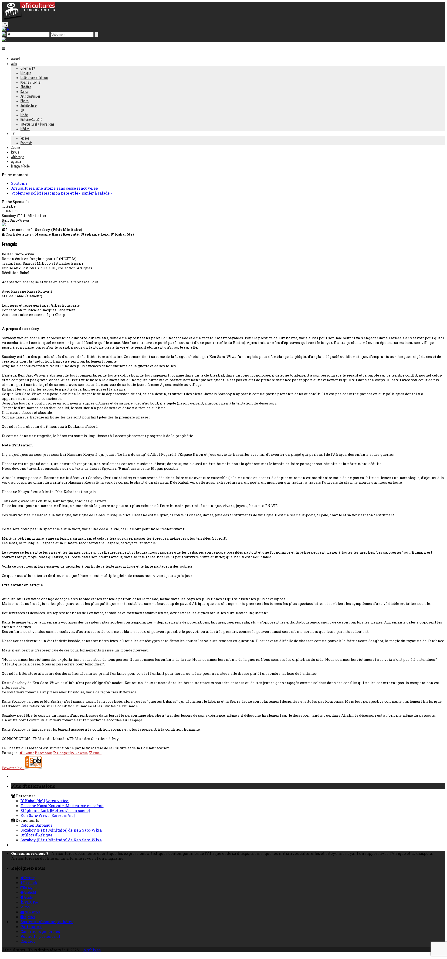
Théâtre (25, 87)
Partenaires (31, 926)
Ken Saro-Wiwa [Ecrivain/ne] (47, 815)
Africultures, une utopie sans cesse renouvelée (54, 188)
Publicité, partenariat (40, 936)
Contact (27, 941)
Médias (25, 129)
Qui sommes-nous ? (29, 853)
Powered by (13, 767)
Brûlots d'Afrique (36, 834)
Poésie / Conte (30, 82)
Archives (92, 949)
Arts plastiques (30, 96)
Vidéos (24, 138)
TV (12, 133)
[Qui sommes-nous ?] (4, 39)
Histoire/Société (31, 119)
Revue (15, 152)
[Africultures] (28, 19)
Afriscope (17, 156)
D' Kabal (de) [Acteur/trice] (44, 800)
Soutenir (19, 183)
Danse (24, 91)
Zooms (15, 147)
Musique (25, 73)
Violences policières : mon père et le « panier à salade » (61, 193)
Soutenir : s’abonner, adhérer (46, 921)
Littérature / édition (34, 77)
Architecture (28, 105)
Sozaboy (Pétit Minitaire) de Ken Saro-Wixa (61, 830)
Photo (24, 101)
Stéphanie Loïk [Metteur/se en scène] (55, 810)
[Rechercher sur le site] (5, 24)
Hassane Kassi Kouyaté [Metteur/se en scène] (62, 805)
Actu (14, 63)
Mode (24, 115)
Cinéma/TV (27, 68)
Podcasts (26, 142)
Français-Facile (20, 166)
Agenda (16, 161)
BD (22, 110)
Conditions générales (40, 931)
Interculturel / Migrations (37, 124)
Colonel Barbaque (36, 825)
